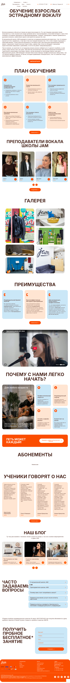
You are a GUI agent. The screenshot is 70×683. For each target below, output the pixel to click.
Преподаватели (16, 4)
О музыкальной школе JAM (39, 582)
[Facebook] (62, 677)
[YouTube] (68, 677)
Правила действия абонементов (43, 670)
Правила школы (40, 669)
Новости (28, 4)
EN (66, 4)
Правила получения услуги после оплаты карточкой (44, 598)
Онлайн (25, 2)
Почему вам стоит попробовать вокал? (43, 592)
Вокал (21, 663)
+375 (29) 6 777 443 (43, 4)
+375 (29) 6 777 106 (59, 670)
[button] (33, 185)
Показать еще (35, 464)
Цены (23, 4)
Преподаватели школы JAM (39, 587)
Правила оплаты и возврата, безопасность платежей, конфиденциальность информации (45, 604)
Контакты (25, 6)
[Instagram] (58, 677)
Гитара (21, 664)
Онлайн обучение (40, 663)
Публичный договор (41, 668)
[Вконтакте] (65, 677)
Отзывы (19, 6)
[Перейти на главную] (3, 4)
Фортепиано (22, 665)
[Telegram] (55, 677)
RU (68, 4)
